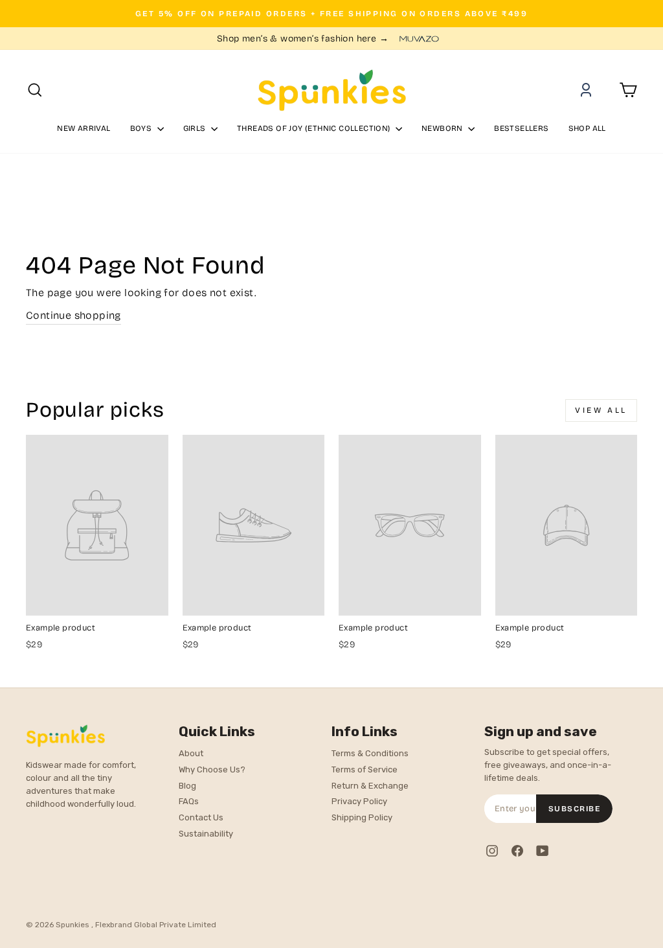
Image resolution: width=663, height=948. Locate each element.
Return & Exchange (370, 786)
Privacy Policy (359, 801)
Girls (195, 128)
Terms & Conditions (370, 753)
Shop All (587, 128)
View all (601, 410)
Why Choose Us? (212, 769)
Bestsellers (521, 128)
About (191, 753)
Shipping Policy (362, 817)
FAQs (189, 801)
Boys (142, 128)
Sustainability (206, 833)
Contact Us (201, 817)
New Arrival (83, 128)
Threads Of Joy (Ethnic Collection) (314, 128)
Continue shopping (73, 315)
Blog (187, 786)
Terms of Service (365, 769)
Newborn (443, 128)
